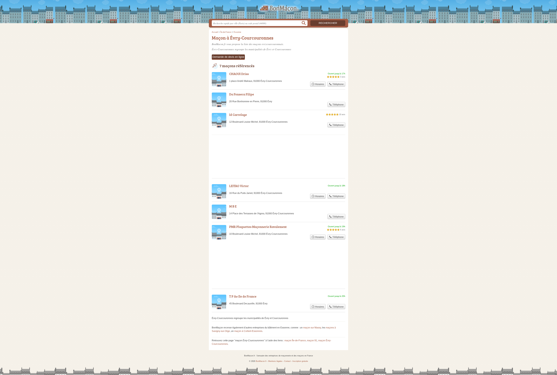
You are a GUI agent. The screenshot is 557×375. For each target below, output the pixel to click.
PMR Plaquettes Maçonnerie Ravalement (258, 226)
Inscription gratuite (300, 361)
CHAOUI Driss (239, 74)
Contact (287, 361)
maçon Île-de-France (295, 340)
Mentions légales (275, 361)
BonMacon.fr (278, 10)
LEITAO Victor (239, 186)
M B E (233, 206)
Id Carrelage (238, 114)
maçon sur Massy (312, 327)
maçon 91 (312, 340)
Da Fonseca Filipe (241, 94)
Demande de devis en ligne (228, 56)
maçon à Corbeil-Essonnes (248, 331)
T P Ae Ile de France (242, 296)
